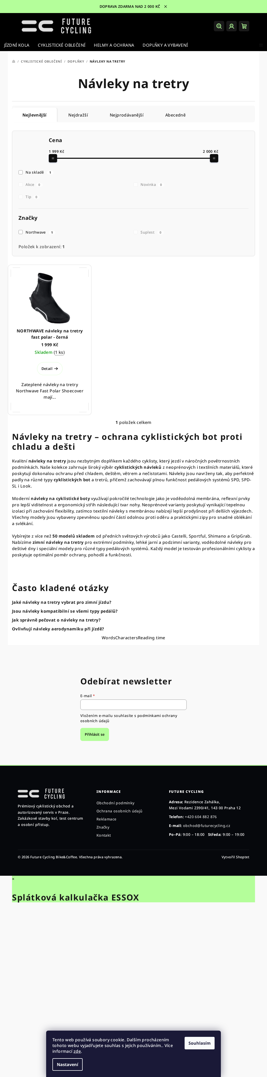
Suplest (151, 232)
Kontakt (102, 835)
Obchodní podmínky (114, 802)
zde (77, 1051)
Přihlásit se (93, 734)
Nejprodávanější (126, 115)
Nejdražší (78, 115)
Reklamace (105, 819)
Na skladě (38, 172)
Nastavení (67, 1064)
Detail (46, 368)
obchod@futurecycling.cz (204, 825)
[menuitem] (16, 45)
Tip (31, 196)
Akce (33, 184)
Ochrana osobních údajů (118, 810)
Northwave (39, 232)
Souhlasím (200, 1043)
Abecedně (175, 115)
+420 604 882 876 (198, 816)
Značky (101, 827)
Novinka (151, 184)
